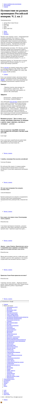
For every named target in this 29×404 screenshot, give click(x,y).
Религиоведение (11, 345)
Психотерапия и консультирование (16, 341)
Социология (10, 359)
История (9, 324)
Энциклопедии (11, 373)
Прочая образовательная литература (16, 339)
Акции (5, 383)
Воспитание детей (11, 310)
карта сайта (7, 394)
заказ (5, 391)
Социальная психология (13, 358)
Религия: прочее (11, 348)
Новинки (6, 381)
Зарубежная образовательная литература (17, 317)
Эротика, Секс (10, 374)
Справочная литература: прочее (15, 362)
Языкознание (10, 377)
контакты (6, 393)
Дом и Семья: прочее (12, 314)
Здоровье (9, 321)
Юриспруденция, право (13, 376)
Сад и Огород (10, 350)
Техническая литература (13, 365)
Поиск (5, 386)
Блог (5, 384)
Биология (9, 308)
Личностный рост (11, 329)
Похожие (6, 34)
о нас (5, 390)
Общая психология (12, 334)
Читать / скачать (8, 153)
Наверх (6, 399)
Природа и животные (12, 338)
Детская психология (12, 312)
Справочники (10, 363)
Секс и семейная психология (14, 355)
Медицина (9, 332)
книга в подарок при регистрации (12, 4)
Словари (9, 356)
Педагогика (10, 335)
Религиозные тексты (12, 346)
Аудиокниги (7, 380)
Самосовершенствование (13, 352)
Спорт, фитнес (10, 360)
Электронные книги (9, 379)
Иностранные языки (12, 322)
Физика (9, 366)
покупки (6, 67)
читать (4, 71)
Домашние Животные (12, 315)
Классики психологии (12, 325)
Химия (8, 369)
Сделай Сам (10, 353)
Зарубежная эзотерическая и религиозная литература (14, 319)
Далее (5, 31)
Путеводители (10, 342)
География (9, 311)
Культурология (11, 328)
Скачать (6, 74)
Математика (10, 331)
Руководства (10, 349)
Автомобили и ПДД (12, 307)
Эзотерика (9, 372)
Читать (5, 32)
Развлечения (10, 343)
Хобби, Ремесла (11, 370)
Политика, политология (13, 336)
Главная (6, 304)
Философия (10, 367)
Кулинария (10, 327)
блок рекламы (13, 101)
